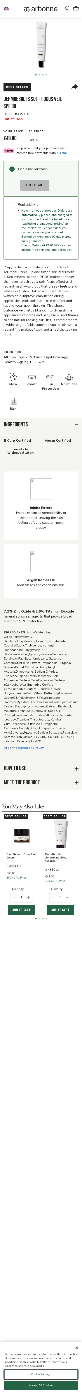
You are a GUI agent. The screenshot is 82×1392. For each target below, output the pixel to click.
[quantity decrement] (14, 897)
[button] (7, 8)
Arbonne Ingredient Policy (24, 748)
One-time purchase (33, 169)
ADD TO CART (35, 185)
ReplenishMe (28, 204)
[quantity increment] (28, 897)
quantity (17, 889)
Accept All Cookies (41, 1385)
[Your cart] (76, 8)
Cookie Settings (41, 1374)
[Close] (77, 1348)
